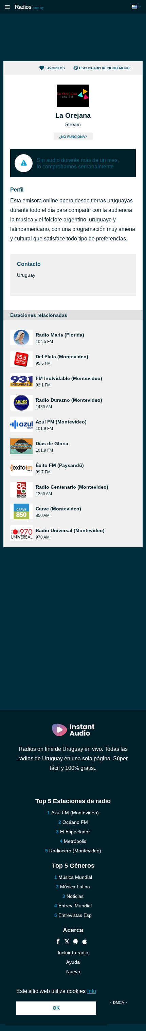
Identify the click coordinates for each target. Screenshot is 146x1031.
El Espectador (75, 831)
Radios (29, 7)
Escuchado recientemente (105, 68)
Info (91, 991)
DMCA (118, 1002)
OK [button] (56, 1008)
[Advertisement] (73, 37)
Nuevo (73, 971)
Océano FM (75, 822)
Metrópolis (75, 841)
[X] (67, 942)
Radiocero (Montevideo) (75, 850)
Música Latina (75, 886)
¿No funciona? (73, 137)
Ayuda (73, 962)
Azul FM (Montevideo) (75, 812)
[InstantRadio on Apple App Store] (84, 942)
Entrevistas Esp (75, 915)
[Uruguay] (137, 7)
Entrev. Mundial (75, 905)
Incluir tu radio (73, 952)
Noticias (75, 896)
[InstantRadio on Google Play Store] (75, 942)
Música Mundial (75, 877)
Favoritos (55, 68)
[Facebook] (58, 942)
